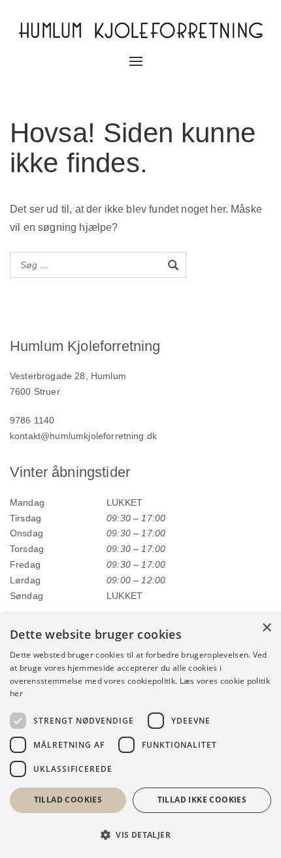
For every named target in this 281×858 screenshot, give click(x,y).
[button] (140, 835)
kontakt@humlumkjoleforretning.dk (83, 436)
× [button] (266, 628)
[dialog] (140, 736)
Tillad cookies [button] (68, 799)
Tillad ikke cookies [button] (202, 799)
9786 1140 (32, 420)
